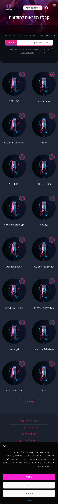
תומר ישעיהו (44, 101)
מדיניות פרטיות (29, 500)
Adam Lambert (14, 267)
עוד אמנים (29, 401)
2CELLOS (14, 101)
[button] (4, 446)
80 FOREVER (44, 184)
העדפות (29, 493)
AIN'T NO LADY (14, 390)
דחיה (29, 485)
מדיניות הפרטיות (27, 52)
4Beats (44, 142)
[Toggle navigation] (52, 5)
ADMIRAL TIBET (14, 308)
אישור (29, 477)
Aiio (44, 390)
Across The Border (44, 267)
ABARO (44, 225)
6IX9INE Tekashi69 (14, 142)
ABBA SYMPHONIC (14, 225)
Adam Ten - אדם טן (44, 308)
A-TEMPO (14, 184)
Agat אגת (14, 349)
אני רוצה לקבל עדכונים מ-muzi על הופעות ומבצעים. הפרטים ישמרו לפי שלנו (28, 51)
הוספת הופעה (33, 7)
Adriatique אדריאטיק (44, 349)
